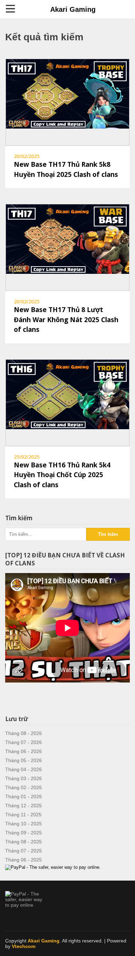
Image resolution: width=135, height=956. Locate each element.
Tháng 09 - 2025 (23, 832)
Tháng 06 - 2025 (23, 860)
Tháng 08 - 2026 (23, 733)
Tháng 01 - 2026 (23, 796)
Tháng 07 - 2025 (23, 850)
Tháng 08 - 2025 (23, 841)
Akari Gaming (73, 9)
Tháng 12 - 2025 (23, 805)
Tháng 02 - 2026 (23, 787)
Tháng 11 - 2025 (23, 814)
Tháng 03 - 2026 (23, 778)
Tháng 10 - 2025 (23, 823)
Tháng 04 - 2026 (23, 769)
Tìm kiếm (108, 534)
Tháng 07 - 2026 (23, 742)
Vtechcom (23, 946)
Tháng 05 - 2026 (23, 760)
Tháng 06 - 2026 (23, 751)
